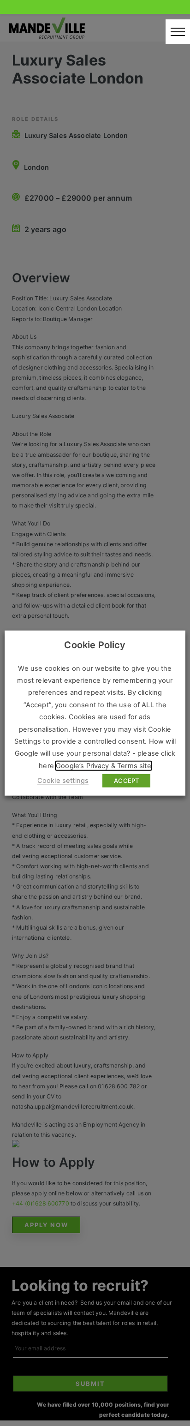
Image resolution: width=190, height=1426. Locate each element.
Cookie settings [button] (63, 780)
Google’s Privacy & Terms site (103, 765)
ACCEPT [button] (126, 780)
